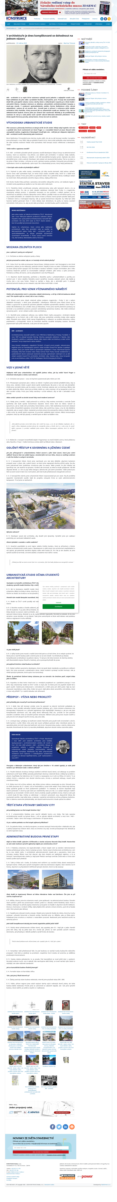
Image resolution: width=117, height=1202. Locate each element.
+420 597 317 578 (15, 1168)
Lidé (8, 24)
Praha (98, 127)
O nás (108, 24)
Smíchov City (83, 131)
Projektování (75, 24)
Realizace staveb (19, 24)
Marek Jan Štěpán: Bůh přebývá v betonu (96, 56)
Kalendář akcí (62, 19)
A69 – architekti (84, 127)
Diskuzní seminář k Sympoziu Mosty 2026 (99, 163)
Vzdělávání (88, 24)
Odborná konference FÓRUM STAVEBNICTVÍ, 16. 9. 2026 (97, 93)
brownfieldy (92, 131)
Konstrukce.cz (11, 28)
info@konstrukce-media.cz (17, 1172)
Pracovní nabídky (49, 19)
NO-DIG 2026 (91, 147)
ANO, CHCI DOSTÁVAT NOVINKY (41, 1152)
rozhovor (92, 127)
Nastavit (58, 602)
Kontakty (8, 1180)
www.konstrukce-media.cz (13, 1173)
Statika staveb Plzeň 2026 (94, 142)
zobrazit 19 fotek (69, 90)
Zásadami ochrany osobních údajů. (56, 1155)
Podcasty (37, 19)
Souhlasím (58, 606)
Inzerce (94, 19)
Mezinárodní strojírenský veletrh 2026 (98, 158)
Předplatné (85, 19)
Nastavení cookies (49, 1184)
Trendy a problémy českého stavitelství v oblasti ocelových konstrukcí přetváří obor (97, 103)
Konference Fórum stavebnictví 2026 (97, 152)
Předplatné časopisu (11, 1178)
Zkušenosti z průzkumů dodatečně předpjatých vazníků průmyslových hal (97, 51)
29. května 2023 (21, 43)
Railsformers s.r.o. (106, 1184)
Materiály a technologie (58, 24)
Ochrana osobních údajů (12, 1176)
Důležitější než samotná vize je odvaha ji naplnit (97, 116)
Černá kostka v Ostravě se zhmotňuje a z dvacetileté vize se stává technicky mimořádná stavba (97, 61)
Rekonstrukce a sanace (37, 24)
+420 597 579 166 (13, 1170)
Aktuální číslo (74, 19)
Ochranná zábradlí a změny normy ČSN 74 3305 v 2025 (97, 43)
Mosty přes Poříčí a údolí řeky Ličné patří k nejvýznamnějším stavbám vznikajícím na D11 (97, 47)
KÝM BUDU (98, 24)
